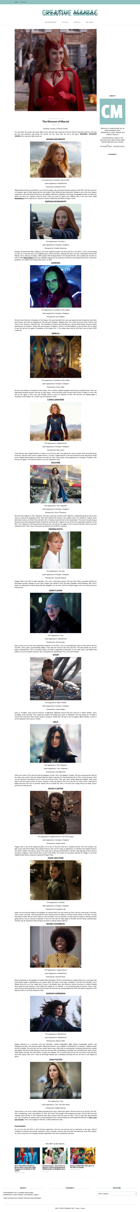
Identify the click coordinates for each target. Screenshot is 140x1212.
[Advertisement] (112, 60)
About (17, 2)
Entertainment (53, 118)
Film (62, 118)
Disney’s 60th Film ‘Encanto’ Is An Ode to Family (82, 1166)
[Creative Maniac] (70, 12)
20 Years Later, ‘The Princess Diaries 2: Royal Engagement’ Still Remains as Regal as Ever (53, 1167)
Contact (23, 2)
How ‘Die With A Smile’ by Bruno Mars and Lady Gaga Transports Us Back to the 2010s (25, 1168)
